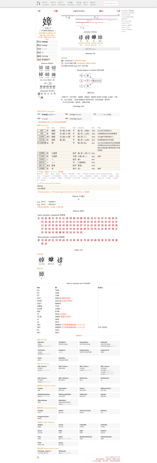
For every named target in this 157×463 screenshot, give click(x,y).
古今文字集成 (97, 461)
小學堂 (41, 172)
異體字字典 (47, 37)
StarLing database (44, 192)
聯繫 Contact (116, 459)
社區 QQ (108, 459)
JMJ (53, 37)
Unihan (78, 335)
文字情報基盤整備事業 (59, 122)
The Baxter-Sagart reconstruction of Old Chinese (68, 192)
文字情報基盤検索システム (72, 325)
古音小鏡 (60, 207)
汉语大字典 (50, 35)
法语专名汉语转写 (115, 461)
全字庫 (40, 37)
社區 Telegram (100, 459)
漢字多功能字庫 (44, 207)
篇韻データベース (51, 172)
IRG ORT (105, 461)
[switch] (53, 80)
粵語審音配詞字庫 (44, 122)
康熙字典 (42, 35)
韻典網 (61, 172)
